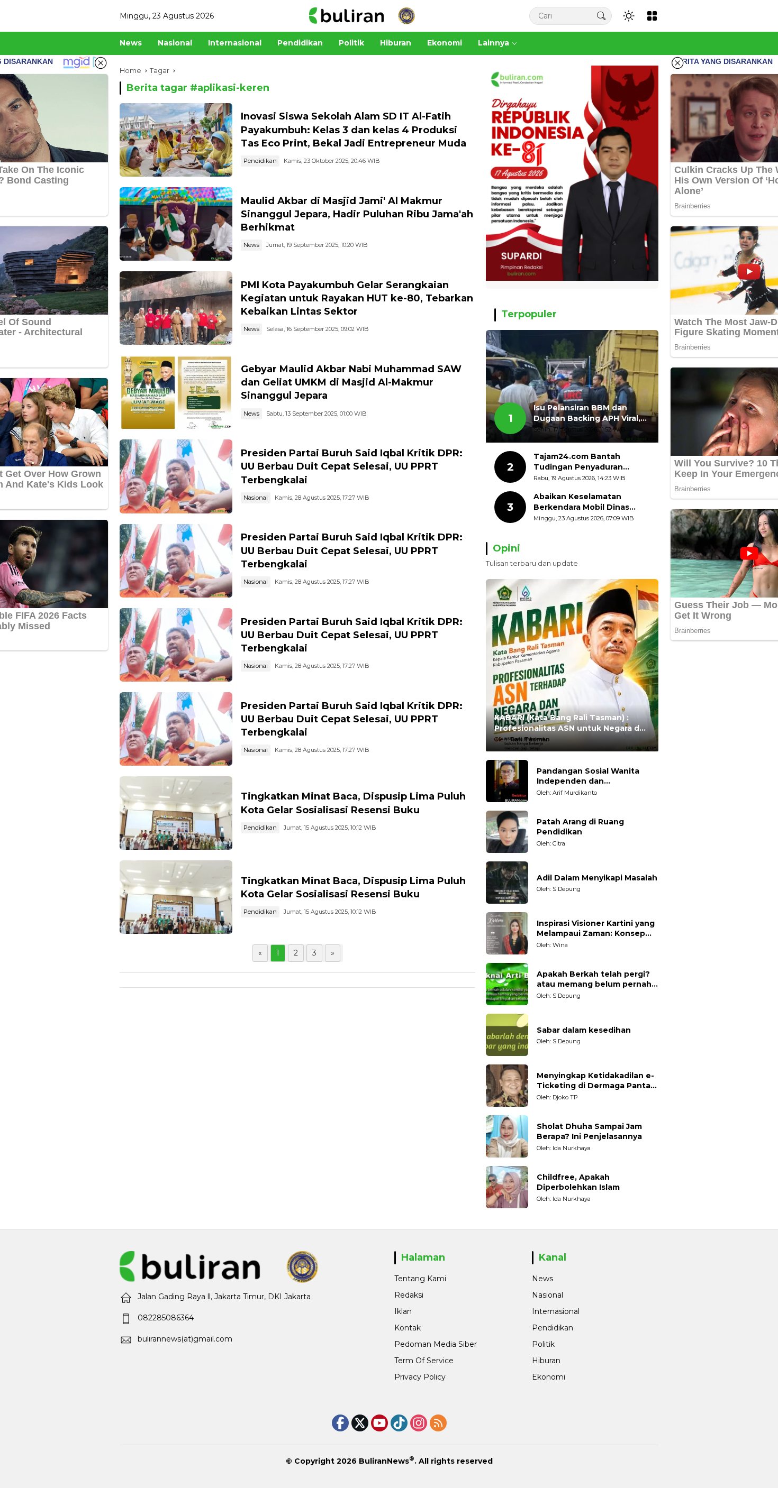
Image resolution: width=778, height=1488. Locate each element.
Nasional (255, 497)
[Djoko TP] (507, 1085)
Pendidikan (260, 160)
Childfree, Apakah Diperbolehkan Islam (578, 1182)
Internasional (556, 1311)
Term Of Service (424, 1360)
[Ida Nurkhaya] (507, 1136)
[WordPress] (399, 1422)
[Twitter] (359, 1422)
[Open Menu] (652, 16)
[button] (601, 15)
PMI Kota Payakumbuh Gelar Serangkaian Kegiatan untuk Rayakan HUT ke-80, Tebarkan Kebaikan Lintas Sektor (357, 298)
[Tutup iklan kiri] (100, 63)
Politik (543, 1344)
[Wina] (507, 933)
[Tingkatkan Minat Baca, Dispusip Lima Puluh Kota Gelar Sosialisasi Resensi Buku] (176, 813)
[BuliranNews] (362, 15)
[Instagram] (418, 1422)
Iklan (403, 1311)
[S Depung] (507, 882)
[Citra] (507, 832)
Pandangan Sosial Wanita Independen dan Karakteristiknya (588, 776)
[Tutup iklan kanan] (677, 63)
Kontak (407, 1328)
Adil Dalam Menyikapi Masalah (597, 878)
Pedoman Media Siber (435, 1344)
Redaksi (408, 1295)
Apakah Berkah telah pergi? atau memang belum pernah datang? (594, 979)
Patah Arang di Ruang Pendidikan (580, 827)
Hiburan (546, 1360)
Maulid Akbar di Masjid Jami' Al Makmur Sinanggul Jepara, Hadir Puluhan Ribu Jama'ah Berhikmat (357, 214)
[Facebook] (340, 1422)
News (251, 245)
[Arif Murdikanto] (507, 781)
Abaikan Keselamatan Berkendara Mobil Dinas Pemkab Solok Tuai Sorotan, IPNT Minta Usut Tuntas (590, 502)
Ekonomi (548, 1377)
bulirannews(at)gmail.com (185, 1339)
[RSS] (438, 1422)
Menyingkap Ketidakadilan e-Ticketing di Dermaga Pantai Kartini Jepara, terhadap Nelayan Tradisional (595, 1081)
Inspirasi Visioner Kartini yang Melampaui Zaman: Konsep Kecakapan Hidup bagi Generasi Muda (596, 928)
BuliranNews (384, 1461)
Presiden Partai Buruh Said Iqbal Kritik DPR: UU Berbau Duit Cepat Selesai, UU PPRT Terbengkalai (352, 466)
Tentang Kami (420, 1278)
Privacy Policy (420, 1377)
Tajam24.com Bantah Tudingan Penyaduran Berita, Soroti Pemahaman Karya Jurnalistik (586, 462)
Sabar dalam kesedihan (584, 1030)
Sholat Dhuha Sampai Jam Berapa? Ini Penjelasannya (589, 1132)
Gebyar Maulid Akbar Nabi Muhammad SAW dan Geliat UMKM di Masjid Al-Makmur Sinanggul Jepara (351, 382)
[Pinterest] (379, 1422)
